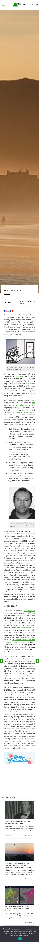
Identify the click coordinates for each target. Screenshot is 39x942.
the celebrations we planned (19, 403)
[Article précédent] (1, 661)
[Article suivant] (37, 661)
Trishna (15, 668)
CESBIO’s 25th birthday (25, 412)
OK (20, 939)
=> (8, 311)
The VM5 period (24, 627)
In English (9, 302)
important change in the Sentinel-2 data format (19, 640)
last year (19, 376)
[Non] (36, 934)
